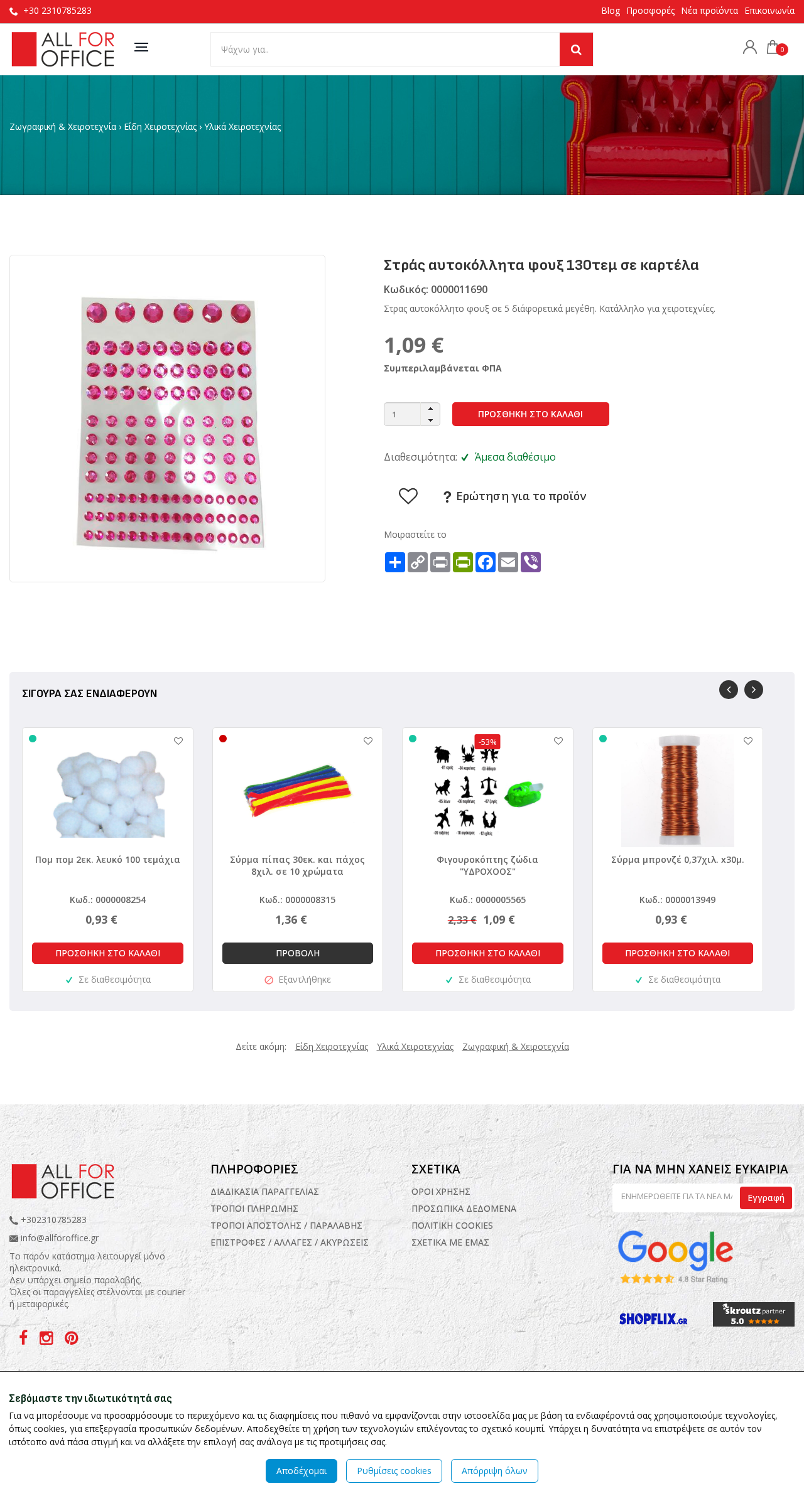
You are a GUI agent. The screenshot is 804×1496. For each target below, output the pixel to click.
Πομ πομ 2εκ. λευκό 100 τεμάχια (107, 859)
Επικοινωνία (769, 10)
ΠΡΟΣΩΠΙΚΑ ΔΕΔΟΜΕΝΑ (463, 1208)
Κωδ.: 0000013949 (677, 900)
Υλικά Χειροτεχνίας (242, 126)
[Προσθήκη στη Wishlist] (172, 740)
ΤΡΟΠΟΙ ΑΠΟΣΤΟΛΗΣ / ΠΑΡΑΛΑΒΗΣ (286, 1225)
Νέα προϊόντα (709, 10)
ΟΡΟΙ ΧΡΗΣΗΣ (440, 1191)
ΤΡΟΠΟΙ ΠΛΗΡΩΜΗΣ (254, 1208)
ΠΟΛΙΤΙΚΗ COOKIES (452, 1225)
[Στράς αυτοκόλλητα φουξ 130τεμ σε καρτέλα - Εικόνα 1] (167, 418)
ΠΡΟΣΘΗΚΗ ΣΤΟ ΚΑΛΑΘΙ (530, 414)
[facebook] (24, 1340)
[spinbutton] (412, 414)
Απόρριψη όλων (495, 1471)
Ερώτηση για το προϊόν (520, 496)
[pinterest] (71, 1340)
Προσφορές (650, 10)
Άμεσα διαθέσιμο (515, 457)
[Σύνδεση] (747, 49)
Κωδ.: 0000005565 (488, 900)
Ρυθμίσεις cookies (394, 1471)
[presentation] (728, 689)
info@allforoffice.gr (60, 1238)
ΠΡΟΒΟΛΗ (298, 953)
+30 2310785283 (57, 10)
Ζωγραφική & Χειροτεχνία (62, 126)
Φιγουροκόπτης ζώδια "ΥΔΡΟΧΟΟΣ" (487, 865)
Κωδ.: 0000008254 (108, 900)
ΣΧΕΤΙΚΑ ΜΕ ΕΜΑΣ (450, 1242)
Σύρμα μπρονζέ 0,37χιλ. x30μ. (677, 859)
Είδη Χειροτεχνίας (160, 126)
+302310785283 (52, 1220)
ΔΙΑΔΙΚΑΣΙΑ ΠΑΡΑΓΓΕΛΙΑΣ (264, 1191)
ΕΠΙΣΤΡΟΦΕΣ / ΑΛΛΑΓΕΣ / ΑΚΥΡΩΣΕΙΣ (289, 1242)
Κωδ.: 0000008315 (297, 900)
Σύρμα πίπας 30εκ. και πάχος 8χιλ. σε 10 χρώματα (297, 865)
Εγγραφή (766, 1198)
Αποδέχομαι (301, 1471)
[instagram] (47, 1340)
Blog (610, 10)
